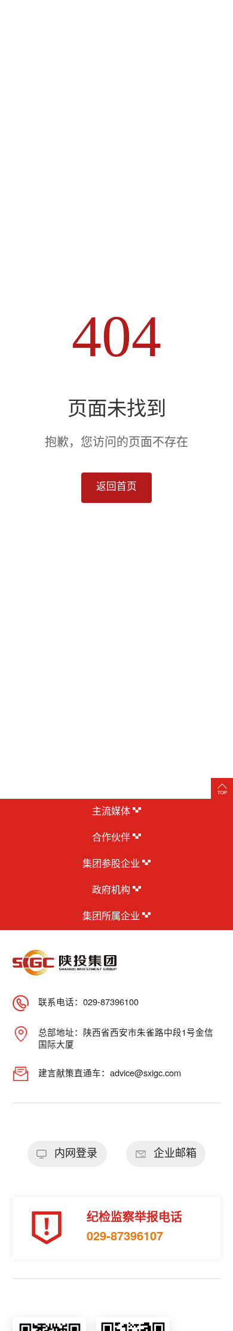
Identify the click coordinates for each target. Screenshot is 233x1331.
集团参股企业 (112, 864)
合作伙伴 (112, 838)
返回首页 (116, 487)
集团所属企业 (112, 917)
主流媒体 (112, 812)
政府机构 (112, 890)
